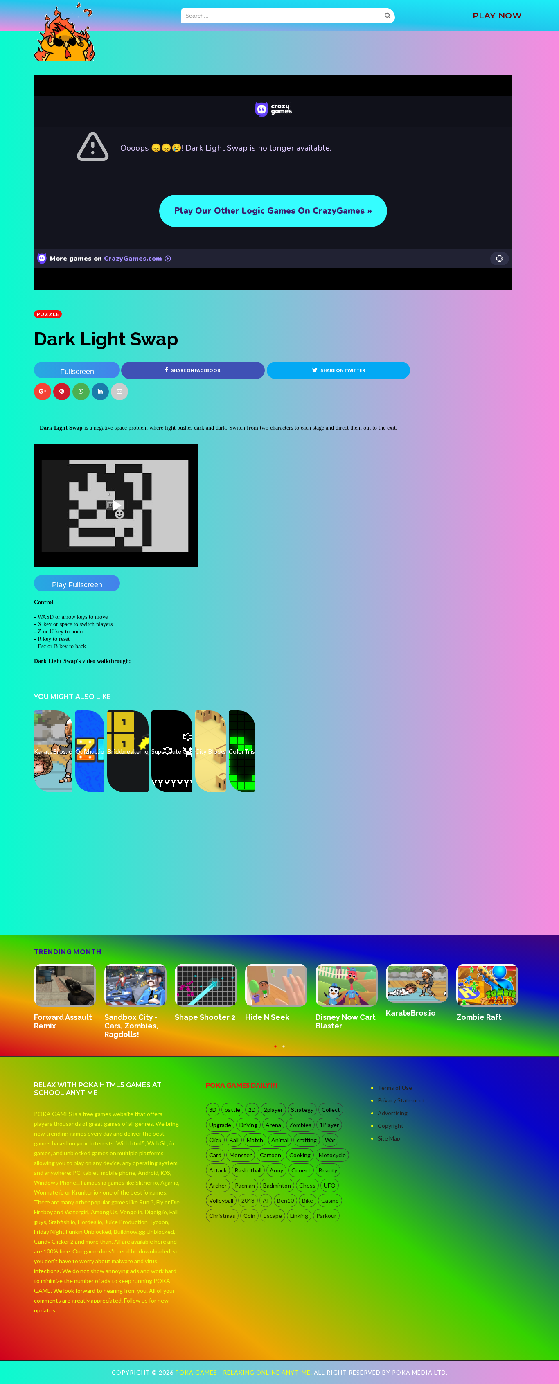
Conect (301, 1170)
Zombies (300, 1124)
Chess (307, 1185)
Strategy (302, 1109)
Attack (218, 1170)
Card (215, 1155)
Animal (280, 1139)
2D (252, 1109)
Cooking (300, 1155)
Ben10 (285, 1200)
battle (232, 1109)
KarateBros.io (200, 1013)
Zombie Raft (268, 1017)
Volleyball (221, 1200)
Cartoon (270, 1155)
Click (215, 1139)
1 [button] (275, 1050)
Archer (218, 1185)
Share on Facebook (195, 370)
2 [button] (284, 1050)
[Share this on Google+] (42, 391)
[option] (69, 993)
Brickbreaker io (484, 1017)
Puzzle (47, 314)
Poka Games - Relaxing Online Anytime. (244, 1372)
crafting (307, 1139)
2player (273, 1109)
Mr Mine (400, 1009)
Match (255, 1139)
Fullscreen (77, 371)
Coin (249, 1215)
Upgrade (220, 1124)
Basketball (248, 1170)
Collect (331, 1109)
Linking (299, 1215)
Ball (234, 1139)
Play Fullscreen (77, 585)
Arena (273, 1124)
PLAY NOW (497, 15)
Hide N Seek (56, 1017)
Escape (273, 1215)
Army (276, 1170)
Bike (307, 1200)
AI (266, 1200)
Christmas (222, 1215)
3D (212, 1109)
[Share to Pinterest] (119, 391)
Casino (330, 1200)
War (330, 1139)
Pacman (245, 1185)
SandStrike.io (340, 1016)
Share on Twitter (342, 370)
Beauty (328, 1170)
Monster (241, 1155)
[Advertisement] (95, 912)
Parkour (326, 1215)
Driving (248, 1124)
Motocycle (332, 1155)
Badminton (277, 1185)
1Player (329, 1124)
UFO (330, 1185)
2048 (248, 1200)
